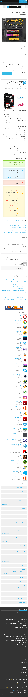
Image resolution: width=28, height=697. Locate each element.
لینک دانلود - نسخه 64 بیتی (12, 164)
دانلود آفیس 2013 (18, 476)
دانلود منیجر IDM (18, 379)
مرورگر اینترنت (18, 232)
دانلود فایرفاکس (18, 325)
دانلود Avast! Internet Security (15, 412)
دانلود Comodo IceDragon (21, 222)
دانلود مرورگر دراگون (22, 227)
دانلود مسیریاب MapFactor (16, 444)
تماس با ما (24, 669)
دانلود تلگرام (19, 422)
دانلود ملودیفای (19, 331)
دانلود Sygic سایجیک (17, 428)
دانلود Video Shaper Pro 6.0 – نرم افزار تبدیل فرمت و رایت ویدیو (14, 645)
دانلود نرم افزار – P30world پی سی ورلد (23, 1)
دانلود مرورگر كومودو (15, 227)
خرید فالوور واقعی (22, 545)
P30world (14, 690)
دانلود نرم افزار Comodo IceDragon (19, 230)
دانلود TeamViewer (18, 342)
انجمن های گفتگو (23, 664)
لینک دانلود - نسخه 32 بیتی (12, 162)
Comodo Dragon (18, 220)
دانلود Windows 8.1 (17, 471)
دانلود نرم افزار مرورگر (9, 230)
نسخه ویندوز (6, 73)
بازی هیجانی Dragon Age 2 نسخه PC (18, 251)
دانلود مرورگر (14, 222)
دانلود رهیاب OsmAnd (17, 433)
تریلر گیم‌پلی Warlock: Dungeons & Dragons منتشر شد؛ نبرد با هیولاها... (14, 291)
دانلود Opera (19, 315)
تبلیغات (24, 667)
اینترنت (19, 88)
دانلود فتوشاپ (19, 336)
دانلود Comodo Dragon (10, 220)
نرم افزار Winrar (9, 200)
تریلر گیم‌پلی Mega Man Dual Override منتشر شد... (16, 282)
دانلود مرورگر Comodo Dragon (20, 223)
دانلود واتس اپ (19, 390)
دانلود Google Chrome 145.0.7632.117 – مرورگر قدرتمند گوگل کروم (15, 624)
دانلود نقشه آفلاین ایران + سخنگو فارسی (14, 439)
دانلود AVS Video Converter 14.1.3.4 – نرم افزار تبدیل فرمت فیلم (14, 630)
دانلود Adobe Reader (17, 417)
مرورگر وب (15, 88)
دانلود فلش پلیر (19, 401)
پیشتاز (8, 687)
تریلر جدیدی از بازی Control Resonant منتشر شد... (16, 284)
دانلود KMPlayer (18, 347)
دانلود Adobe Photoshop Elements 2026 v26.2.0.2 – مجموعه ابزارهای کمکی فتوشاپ (15, 620)
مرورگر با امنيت (13, 232)
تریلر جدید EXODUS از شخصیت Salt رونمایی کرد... (16, 281)
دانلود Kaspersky (18, 449)
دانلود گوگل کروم (18, 320)
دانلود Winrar (19, 363)
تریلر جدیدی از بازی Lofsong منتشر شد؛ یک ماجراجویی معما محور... (14, 279)
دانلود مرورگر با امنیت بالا (15, 225)
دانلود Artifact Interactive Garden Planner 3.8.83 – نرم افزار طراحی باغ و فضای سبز (15, 641)
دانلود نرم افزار (11, 176)
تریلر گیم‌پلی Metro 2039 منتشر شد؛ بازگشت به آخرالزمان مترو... (14, 297)
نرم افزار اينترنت (7, 232)
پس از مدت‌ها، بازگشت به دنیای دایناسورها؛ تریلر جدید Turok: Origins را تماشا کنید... (15, 300)
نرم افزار (23, 88)
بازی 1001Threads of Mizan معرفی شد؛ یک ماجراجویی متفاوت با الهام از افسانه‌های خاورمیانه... (14, 287)
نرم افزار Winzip (14, 202)
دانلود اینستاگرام (18, 395)
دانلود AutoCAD (18, 358)
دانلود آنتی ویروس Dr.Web (16, 460)
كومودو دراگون (23, 232)
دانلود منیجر (15, 190)
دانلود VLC (19, 352)
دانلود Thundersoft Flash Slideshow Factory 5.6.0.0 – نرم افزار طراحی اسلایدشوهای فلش (14, 637)
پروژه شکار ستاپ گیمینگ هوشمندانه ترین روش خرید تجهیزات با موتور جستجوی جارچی (14, 613)
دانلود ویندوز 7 (19, 465)
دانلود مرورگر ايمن (23, 225)
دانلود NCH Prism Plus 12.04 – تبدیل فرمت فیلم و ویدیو (15, 634)
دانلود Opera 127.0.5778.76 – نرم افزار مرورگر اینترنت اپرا (14, 616)
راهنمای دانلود (23, 672)
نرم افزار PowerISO (13, 205)
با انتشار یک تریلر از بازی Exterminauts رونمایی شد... (16, 302)
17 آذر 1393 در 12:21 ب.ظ (19, 264)
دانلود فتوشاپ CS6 (18, 455)
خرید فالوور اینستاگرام (21, 551)
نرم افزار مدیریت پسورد (17, 374)
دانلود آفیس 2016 (18, 406)
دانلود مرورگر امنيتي (11, 223)
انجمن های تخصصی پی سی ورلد (22, 683)
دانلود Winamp (18, 385)
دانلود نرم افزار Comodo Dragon (20, 228)
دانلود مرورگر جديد (7, 225)
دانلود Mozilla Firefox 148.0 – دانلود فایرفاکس (17, 627)
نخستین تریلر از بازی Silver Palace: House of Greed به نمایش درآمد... (14, 294)
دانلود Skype (19, 368)
